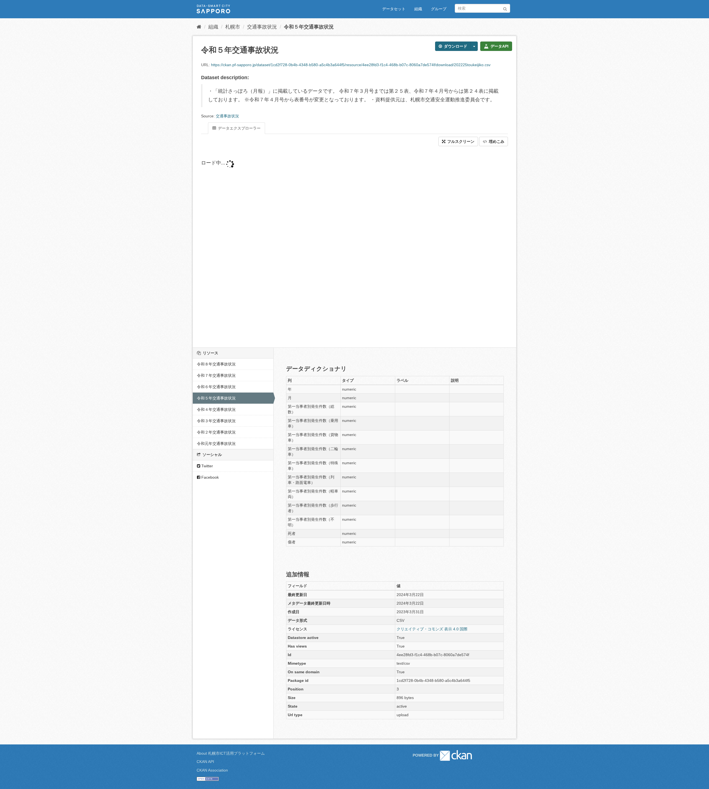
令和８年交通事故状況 (216, 364)
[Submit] (505, 8)
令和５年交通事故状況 (309, 27)
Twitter (206, 466)
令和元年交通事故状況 (216, 443)
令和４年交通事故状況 (216, 409)
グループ (438, 9)
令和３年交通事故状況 (216, 421)
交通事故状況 (262, 27)
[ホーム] (199, 27)
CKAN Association (212, 770)
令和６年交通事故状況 (216, 387)
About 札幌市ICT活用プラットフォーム (231, 753)
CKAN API (205, 761)
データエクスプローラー (239, 128)
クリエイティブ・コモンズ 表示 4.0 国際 (432, 629)
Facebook (209, 477)
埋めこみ (496, 141)
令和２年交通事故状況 (216, 432)
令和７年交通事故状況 (216, 375)
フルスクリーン (460, 141)
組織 (418, 9)
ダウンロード (455, 46)
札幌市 (232, 27)
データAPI (498, 46)
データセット (393, 9)
